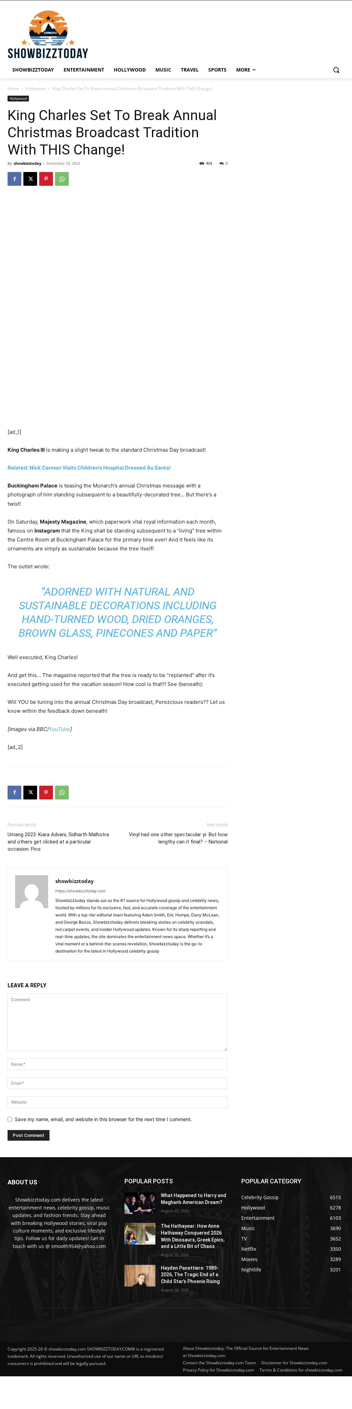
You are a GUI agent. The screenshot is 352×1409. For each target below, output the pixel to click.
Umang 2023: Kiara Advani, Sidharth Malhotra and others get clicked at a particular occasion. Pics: (58, 841)
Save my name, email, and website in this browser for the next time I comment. (103, 1119)
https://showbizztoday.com (80, 891)
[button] (336, 70)
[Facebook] (14, 179)
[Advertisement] (166, 1391)
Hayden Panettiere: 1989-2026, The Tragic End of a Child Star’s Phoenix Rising (190, 1274)
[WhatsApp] (62, 179)
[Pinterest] (46, 179)
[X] (30, 179)
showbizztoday (27, 163)
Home (13, 89)
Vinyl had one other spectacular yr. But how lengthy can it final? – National (178, 838)
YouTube (59, 729)
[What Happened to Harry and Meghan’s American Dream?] (139, 1203)
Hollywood (36, 89)
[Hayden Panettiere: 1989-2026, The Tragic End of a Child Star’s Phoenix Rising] (139, 1276)
